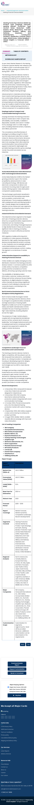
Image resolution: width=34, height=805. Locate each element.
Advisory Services (6, 753)
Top (28, 644)
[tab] (6, 51)
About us (3, 769)
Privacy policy (5, 735)
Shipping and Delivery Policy (9, 740)
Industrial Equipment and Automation (17, 10)
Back (22, 644)
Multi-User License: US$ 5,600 (18, 689)
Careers (3, 772)
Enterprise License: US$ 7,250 (18, 691)
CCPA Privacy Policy (6, 726)
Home (2, 10)
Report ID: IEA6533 (22, 44)
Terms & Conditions (6, 732)
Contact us (4, 767)
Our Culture (4, 775)
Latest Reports (5, 751)
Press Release (5, 764)
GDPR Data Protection (7, 729)
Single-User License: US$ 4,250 (18, 687)
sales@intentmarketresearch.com (11, 789)
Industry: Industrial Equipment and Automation (17, 46)
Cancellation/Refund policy (9, 737)
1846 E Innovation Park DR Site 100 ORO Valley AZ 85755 (16, 785)
